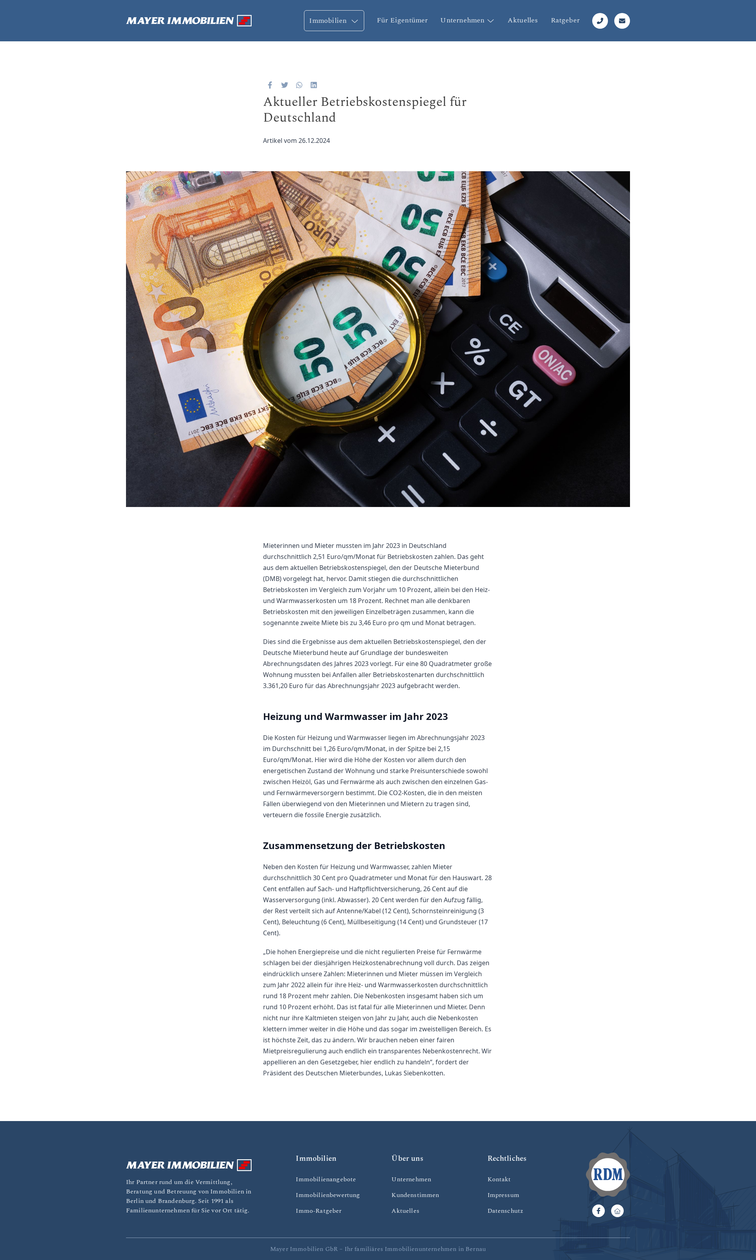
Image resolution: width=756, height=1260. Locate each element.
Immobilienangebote (326, 1179)
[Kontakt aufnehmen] (622, 21)
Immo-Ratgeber (318, 1211)
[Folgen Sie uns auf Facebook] (598, 1210)
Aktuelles (523, 20)
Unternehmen (462, 20)
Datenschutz (505, 1211)
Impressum (503, 1195)
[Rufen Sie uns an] (600, 21)
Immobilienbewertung (328, 1195)
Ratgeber (565, 20)
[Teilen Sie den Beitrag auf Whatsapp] (299, 85)
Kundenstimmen (415, 1195)
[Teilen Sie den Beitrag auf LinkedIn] (314, 85)
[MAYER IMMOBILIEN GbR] (189, 21)
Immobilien (328, 20)
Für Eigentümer (402, 20)
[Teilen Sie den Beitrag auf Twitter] (284, 85)
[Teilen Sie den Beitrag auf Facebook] (269, 85)
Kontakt (499, 1179)
